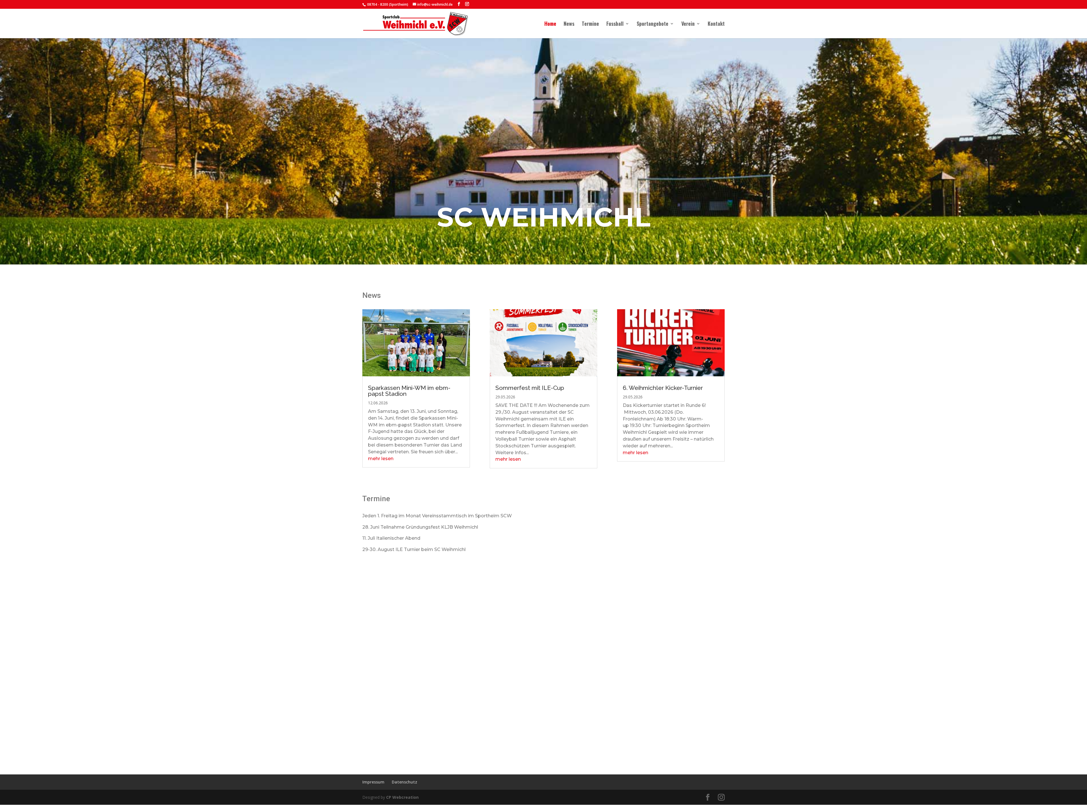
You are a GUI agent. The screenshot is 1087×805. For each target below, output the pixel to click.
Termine (590, 24)
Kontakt (716, 24)
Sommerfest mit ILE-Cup (529, 387)
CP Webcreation (402, 797)
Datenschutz (404, 782)
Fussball (615, 24)
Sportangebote (652, 24)
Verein (688, 24)
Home (550, 24)
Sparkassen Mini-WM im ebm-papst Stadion (409, 390)
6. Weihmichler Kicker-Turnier (663, 387)
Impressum (373, 782)
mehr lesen (380, 458)
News (569, 24)
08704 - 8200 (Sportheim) (387, 4)
